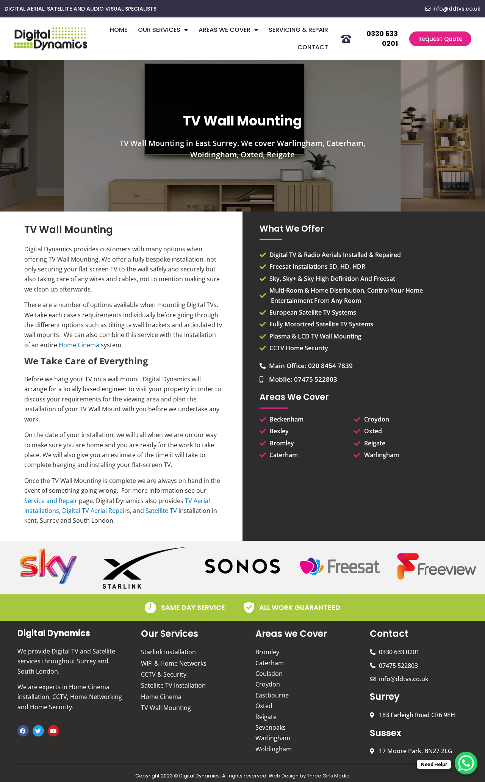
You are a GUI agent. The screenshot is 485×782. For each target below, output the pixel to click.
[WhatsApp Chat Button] (466, 763)
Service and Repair (50, 501)
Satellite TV (161, 510)
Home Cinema (79, 345)
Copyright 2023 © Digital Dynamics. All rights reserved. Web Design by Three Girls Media (242, 775)
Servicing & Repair (298, 29)
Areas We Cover (224, 29)
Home (118, 29)
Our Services (159, 29)
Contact (312, 47)
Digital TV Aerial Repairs (96, 510)
